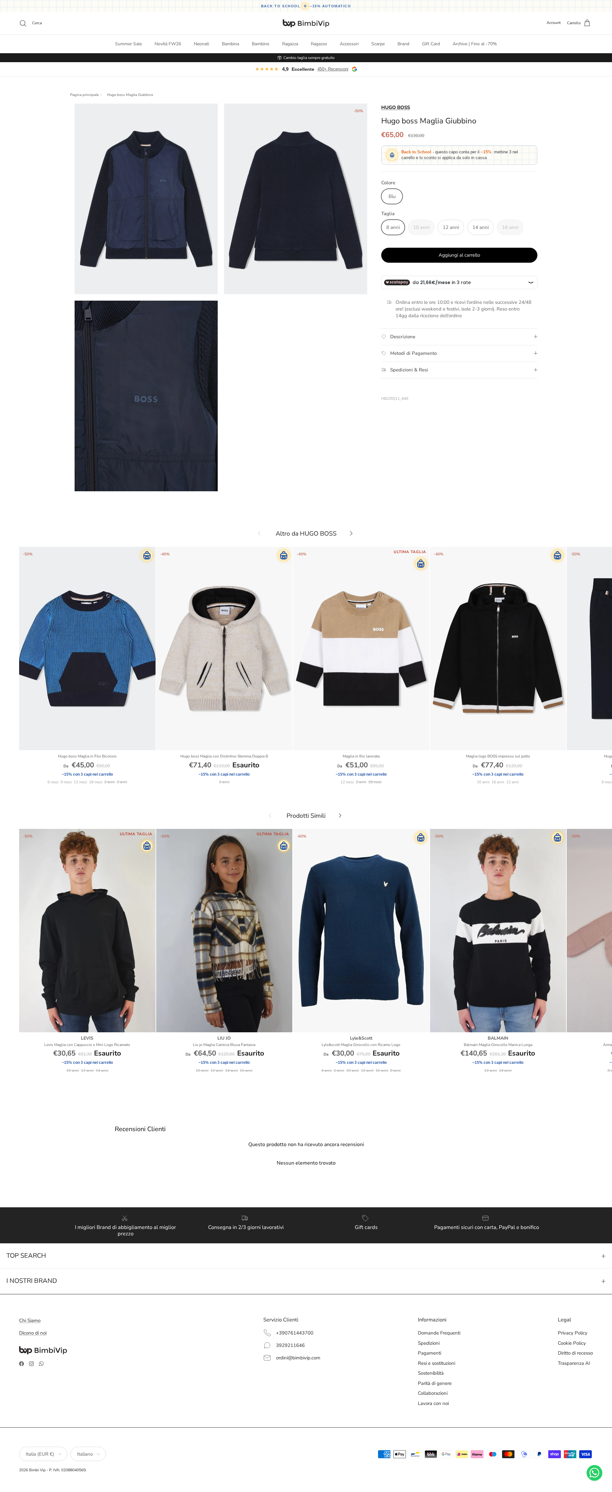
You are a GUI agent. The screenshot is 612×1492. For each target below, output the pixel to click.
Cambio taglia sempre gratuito (309, 57)
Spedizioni (429, 1343)
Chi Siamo (29, 1320)
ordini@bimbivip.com (298, 1358)
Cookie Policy (572, 1343)
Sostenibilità (431, 1373)
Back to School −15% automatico (306, 6)
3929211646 (290, 1345)
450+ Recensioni (332, 69)
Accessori (349, 44)
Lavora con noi (433, 1403)
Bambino (260, 44)
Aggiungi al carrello (459, 255)
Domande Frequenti (439, 1333)
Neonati (201, 44)
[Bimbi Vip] (306, 23)
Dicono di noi (33, 1333)
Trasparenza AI (574, 1363)
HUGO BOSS (395, 107)
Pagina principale (84, 95)
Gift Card (431, 44)
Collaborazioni (433, 1393)
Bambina (230, 44)
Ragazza (290, 44)
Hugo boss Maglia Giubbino (130, 95)
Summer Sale (128, 44)
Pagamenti (429, 1353)
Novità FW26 (168, 44)
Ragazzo (319, 44)
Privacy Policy (572, 1333)
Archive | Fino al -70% (475, 44)
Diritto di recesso (575, 1353)
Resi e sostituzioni (436, 1363)
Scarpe (378, 44)
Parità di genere (435, 1383)
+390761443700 (294, 1333)
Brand (403, 44)
